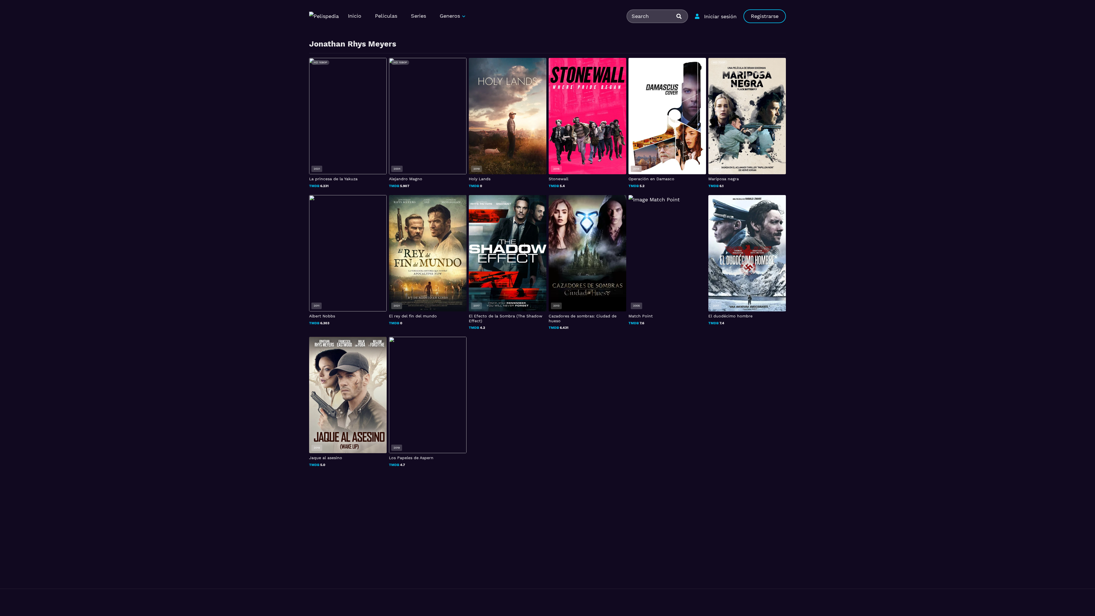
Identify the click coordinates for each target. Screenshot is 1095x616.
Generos (450, 16)
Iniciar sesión (720, 16)
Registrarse (764, 16)
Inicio (354, 16)
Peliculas (386, 16)
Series (418, 16)
